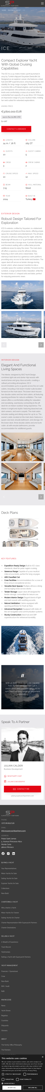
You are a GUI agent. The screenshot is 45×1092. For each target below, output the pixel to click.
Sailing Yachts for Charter (10, 918)
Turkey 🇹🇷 (30, 199)
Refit (2, 991)
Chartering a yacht (9, 902)
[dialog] (22, 1073)
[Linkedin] (13, 853)
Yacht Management (9, 965)
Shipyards (5, 1025)
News (3, 1006)
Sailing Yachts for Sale (9, 878)
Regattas (4, 1015)
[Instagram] (8, 853)
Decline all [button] (32, 1088)
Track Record (6, 947)
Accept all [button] (12, 1088)
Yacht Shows (5, 1010)
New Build (5, 893)
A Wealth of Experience (9, 942)
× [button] (42, 1057)
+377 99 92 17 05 (7, 823)
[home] (9, 3)
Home (4, 10)
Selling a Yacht (8, 936)
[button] (42, 3)
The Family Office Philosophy (11, 1045)
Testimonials (5, 952)
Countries (4, 1020)
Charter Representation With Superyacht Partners (19, 923)
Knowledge (6, 1000)
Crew (3, 976)
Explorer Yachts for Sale (10, 883)
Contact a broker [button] (16, 129)
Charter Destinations (8, 928)
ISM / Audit (5, 986)
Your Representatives (8, 868)
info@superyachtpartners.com (13, 831)
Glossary (4, 1030)
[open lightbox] (21, 324)
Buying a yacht (14, 10)
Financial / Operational (9, 971)
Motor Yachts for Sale (9, 873)
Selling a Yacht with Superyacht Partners (16, 957)
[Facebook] (3, 853)
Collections (5, 888)
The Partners (5, 1050)
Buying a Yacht (7, 862)
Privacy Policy (32, 1070)
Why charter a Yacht (8, 908)
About (4, 1039)
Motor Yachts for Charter (10, 913)
